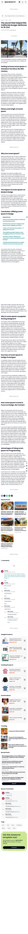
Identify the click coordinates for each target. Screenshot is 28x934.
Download (14, 847)
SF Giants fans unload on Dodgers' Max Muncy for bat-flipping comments (13, 224)
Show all (14, 783)
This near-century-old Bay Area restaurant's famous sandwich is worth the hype (14, 238)
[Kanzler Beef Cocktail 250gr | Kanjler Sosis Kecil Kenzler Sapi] (5, 710)
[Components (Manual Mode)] (4, 731)
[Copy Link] (12, 496)
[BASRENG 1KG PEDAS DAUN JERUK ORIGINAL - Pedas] (5, 701)
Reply (5, 580)
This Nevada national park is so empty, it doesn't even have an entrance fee (13, 243)
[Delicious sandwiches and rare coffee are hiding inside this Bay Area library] (7, 538)
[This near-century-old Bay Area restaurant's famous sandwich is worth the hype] (7, 506)
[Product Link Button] (24, 640)
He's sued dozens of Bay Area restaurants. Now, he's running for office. (7, 529)
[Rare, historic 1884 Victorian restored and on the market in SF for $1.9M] (4, 746)
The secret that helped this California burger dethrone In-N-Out (17, 739)
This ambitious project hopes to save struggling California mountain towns (13, 233)
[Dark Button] (19, 2)
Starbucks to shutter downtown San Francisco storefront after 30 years (20, 529)
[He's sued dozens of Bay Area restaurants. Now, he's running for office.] (7, 522)
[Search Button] (25, 2)
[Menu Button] (2, 2)
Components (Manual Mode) (16, 731)
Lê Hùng (6, 570)
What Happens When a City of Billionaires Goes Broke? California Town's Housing (14, 16)
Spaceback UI (10, 2)
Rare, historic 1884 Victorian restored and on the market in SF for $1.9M (17, 746)
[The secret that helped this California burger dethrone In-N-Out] (4, 738)
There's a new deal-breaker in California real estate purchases (14, 220)
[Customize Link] (26, 463)
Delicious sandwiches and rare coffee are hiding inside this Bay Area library (7, 545)
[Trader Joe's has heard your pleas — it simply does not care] (21, 506)
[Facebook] (2, 496)
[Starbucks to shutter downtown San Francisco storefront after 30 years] (21, 522)
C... (6, 795)
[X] (4, 496)
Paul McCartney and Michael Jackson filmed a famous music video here (12, 762)
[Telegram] (7, 496)
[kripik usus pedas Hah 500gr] (5, 719)
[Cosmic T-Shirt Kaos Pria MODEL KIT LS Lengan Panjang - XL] (5, 679)
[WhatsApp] (9, 496)
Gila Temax (7, 590)
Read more (9, 795)
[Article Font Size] (22, 2)
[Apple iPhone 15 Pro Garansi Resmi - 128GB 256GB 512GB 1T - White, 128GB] (5, 649)
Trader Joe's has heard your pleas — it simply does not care (13, 228)
